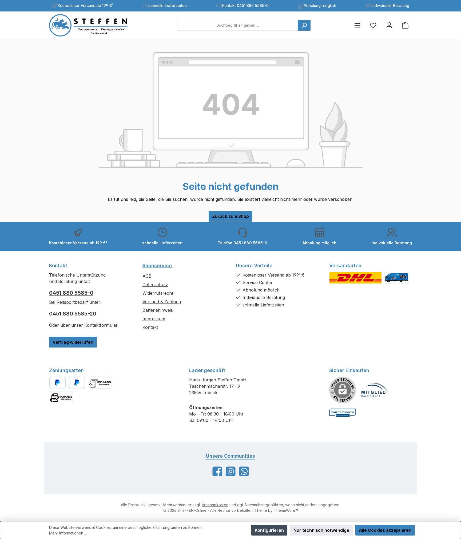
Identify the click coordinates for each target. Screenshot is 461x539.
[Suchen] (304, 25)
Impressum (153, 318)
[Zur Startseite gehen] (93, 25)
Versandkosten (215, 504)
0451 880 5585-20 (72, 313)
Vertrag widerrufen (73, 342)
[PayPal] (57, 383)
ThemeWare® (286, 510)
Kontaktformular (100, 325)
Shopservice (157, 265)
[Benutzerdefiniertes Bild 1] (355, 278)
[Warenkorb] (405, 25)
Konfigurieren (269, 530)
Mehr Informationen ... (68, 533)
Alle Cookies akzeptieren (385, 530)
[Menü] (357, 25)
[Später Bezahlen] (77, 383)
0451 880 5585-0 (71, 293)
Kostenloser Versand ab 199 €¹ (85, 5)
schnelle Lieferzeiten (167, 5)
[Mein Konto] (389, 25)
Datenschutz (155, 284)
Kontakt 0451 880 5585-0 (245, 5)
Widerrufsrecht (157, 293)
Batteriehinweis (157, 310)
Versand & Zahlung (161, 301)
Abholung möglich (320, 5)
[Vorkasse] (61, 397)
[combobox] (237, 25)
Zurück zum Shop (230, 216)
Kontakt (150, 327)
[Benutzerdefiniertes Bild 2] (396, 278)
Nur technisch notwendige (321, 530)
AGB (147, 276)
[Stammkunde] (100, 383)
